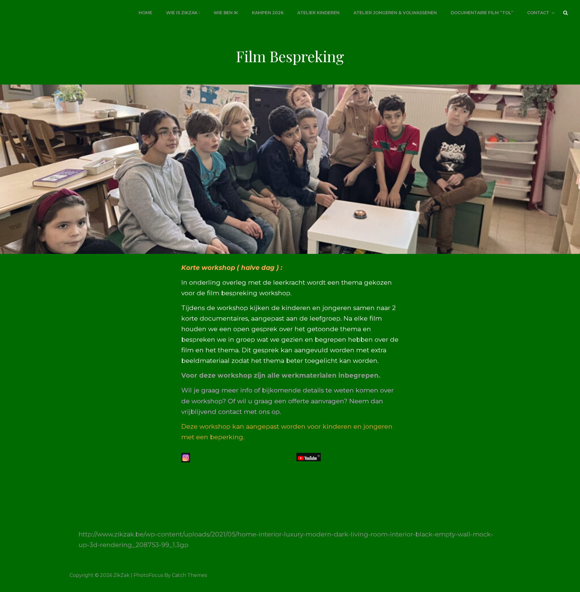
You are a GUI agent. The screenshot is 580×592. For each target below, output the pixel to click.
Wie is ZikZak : (183, 12)
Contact (538, 12)
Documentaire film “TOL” (482, 12)
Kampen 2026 (267, 12)
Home (145, 12)
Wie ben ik (226, 12)
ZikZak (121, 575)
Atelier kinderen (318, 12)
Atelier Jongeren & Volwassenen (395, 12)
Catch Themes (189, 575)
